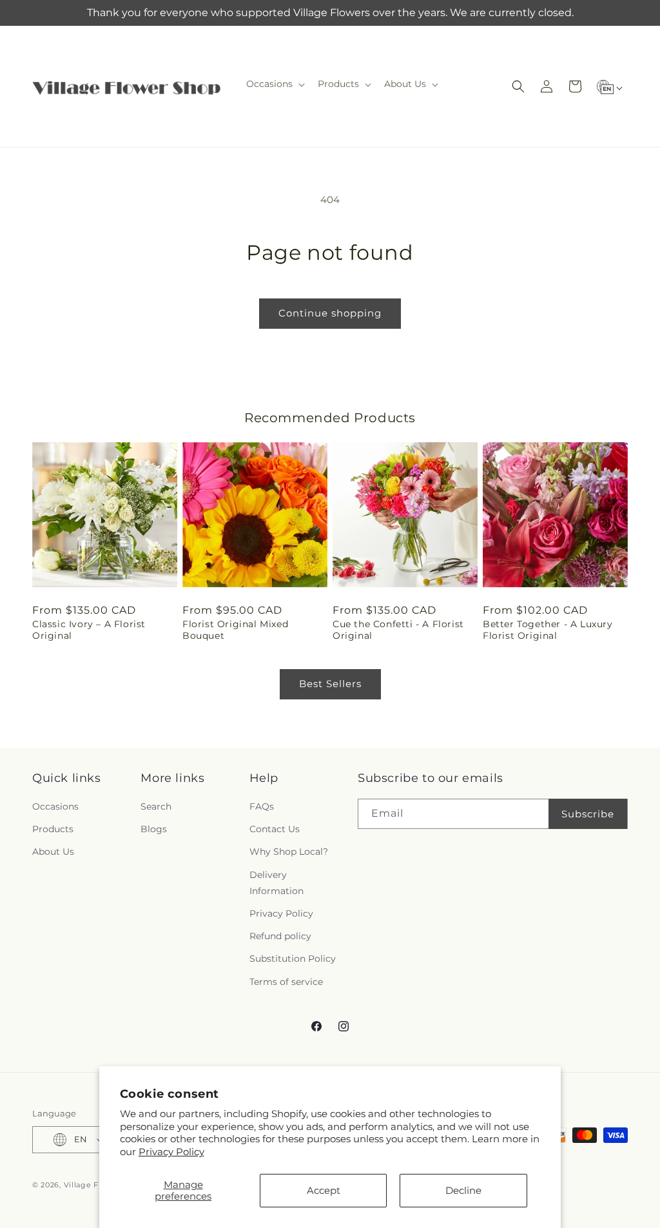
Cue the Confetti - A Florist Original (398, 629)
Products (52, 829)
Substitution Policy (292, 958)
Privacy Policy (171, 1151)
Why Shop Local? (288, 851)
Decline (463, 1190)
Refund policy (280, 936)
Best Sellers (330, 683)
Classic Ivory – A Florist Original (89, 629)
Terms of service (286, 982)
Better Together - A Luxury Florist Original (548, 629)
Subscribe (587, 814)
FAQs (261, 806)
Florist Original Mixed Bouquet (235, 629)
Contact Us (274, 829)
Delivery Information (276, 883)
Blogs (154, 829)
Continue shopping (330, 313)
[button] (274, 83)
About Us (53, 851)
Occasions (55, 806)
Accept (323, 1190)
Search (156, 806)
